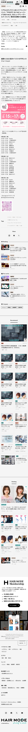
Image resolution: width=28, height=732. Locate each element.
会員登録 (17, 4)
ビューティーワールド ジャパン (20, 22)
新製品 (12, 292)
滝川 (12, 25)
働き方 (17, 423)
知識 (17, 456)
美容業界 (14, 307)
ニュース (3, 636)
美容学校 (12, 276)
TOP (1, 636)
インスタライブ (5, 25)
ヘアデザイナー (19, 444)
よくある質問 (4, 692)
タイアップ (3, 504)
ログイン (3, 695)
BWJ (8, 19)
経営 (2, 343)
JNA (16, 25)
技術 (16, 401)
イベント (12, 245)
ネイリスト (14, 19)
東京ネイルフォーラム (6, 22)
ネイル (3, 19)
